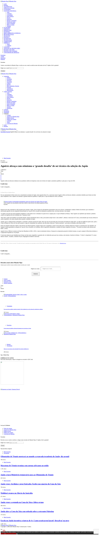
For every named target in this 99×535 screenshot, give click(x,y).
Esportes (9, 87)
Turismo (9, 26)
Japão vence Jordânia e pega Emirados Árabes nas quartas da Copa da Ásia (31, 484)
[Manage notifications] (4, 531)
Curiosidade (10, 15)
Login (5, 4)
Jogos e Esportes (11, 23)
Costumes (9, 13)
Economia (9, 79)
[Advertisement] (49, 144)
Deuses (8, 17)
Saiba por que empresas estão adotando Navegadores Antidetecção (16, 348)
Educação (9, 19)
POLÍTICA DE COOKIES (10, 51)
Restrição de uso (63, 243)
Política (8, 77)
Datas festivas (10, 16)
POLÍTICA (6, 37)
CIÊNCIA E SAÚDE (9, 8)
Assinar (3, 71)
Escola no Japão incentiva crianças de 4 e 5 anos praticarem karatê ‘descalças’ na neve (35, 521)
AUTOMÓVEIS (8, 6)
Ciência (9, 83)
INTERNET (7, 31)
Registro (6, 5)
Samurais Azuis (7, 281)
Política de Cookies (11, 119)
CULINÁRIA (7, 9)
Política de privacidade (11, 533)
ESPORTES (7, 29)
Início (2, 132)
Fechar (2, 533)
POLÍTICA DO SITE (9, 49)
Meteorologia (10, 90)
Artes (8, 12)
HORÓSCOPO (7, 30)
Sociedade (9, 81)
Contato (9, 115)
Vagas (8, 44)
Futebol (5, 279)
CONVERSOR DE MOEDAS (11, 52)
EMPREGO (7, 42)
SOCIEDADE (7, 38)
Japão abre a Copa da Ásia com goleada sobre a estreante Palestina (27, 511)
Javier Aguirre (7, 280)
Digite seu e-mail (5, 68)
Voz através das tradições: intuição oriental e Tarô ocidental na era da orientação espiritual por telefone (23, 309)
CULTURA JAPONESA (10, 10)
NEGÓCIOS (7, 36)
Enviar (2, 445)
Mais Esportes (6, 132)
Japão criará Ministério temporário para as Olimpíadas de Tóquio (27, 475)
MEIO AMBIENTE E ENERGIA (12, 33)
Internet (9, 84)
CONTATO (7, 47)
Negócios (9, 80)
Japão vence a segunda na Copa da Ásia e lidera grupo (22, 502)
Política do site (10, 118)
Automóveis (10, 88)
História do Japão (11, 22)
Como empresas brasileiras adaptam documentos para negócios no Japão (17, 328)
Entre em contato (8, 428)
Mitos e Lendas (10, 24)
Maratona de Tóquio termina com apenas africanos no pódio (25, 466)
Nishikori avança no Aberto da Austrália (17, 493)
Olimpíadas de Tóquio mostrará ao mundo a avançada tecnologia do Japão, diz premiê (35, 456)
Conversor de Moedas (12, 123)
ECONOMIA (7, 27)
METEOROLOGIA (9, 34)
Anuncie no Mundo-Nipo (13, 116)
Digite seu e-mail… (36, 268)
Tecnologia (9, 345)
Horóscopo (9, 108)
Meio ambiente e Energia (13, 86)
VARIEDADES (8, 41)
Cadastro (9, 45)
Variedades (9, 306)
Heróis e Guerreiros (11, 20)
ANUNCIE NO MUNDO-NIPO (12, 48)
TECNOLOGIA (8, 40)
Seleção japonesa (8, 283)
